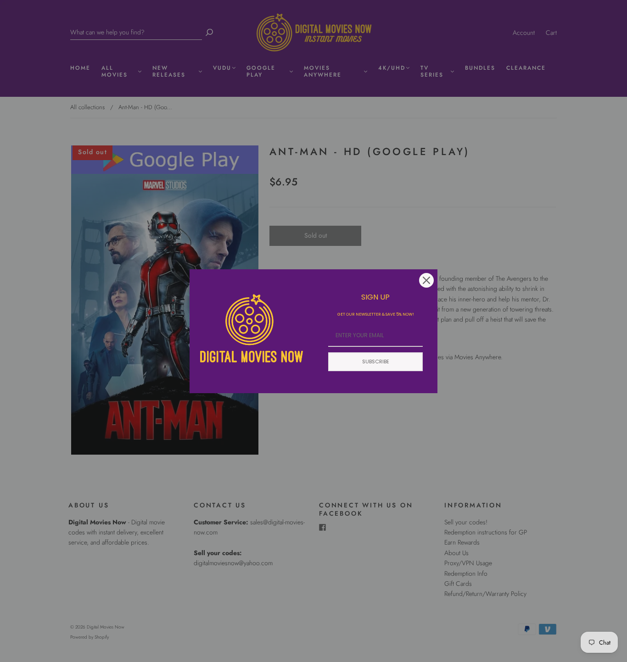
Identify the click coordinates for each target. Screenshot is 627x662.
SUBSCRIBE (375, 361)
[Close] (426, 280)
